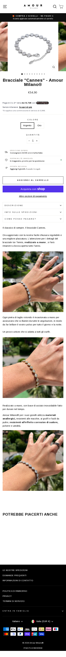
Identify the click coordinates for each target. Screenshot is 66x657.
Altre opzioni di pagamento (33, 196)
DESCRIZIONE (14, 205)
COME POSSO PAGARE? (20, 219)
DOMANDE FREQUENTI (14, 575)
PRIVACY (7, 596)
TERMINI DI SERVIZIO (14, 601)
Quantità (33, 135)
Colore (33, 120)
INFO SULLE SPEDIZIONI (21, 212)
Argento (27, 125)
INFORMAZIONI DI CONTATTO (18, 580)
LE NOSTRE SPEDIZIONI (15, 570)
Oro (39, 125)
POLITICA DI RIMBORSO (15, 591)
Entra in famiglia (16, 611)
